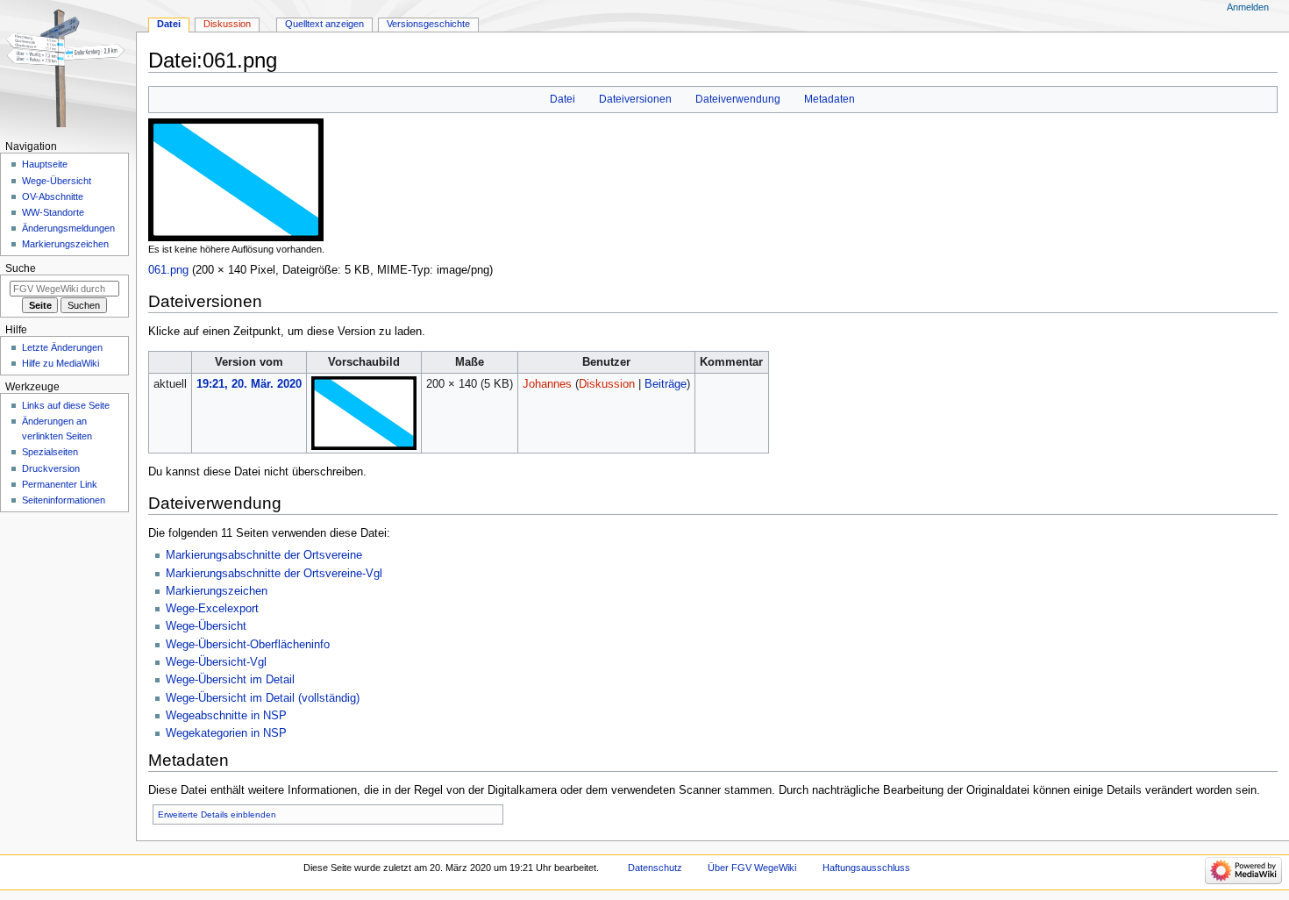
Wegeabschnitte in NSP (226, 716)
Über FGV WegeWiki (752, 867)
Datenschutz (655, 867)
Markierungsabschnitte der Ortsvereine (264, 555)
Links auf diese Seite (66, 405)
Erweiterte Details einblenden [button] (217, 814)
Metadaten (829, 99)
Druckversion (51, 468)
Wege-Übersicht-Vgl (216, 662)
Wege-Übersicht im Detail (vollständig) (263, 698)
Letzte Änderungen (62, 347)
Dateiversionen (635, 99)
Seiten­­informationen (63, 500)
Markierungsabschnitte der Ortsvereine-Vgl (274, 574)
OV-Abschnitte (52, 196)
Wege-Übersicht (206, 626)
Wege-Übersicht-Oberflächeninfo (248, 645)
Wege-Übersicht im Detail (230, 680)
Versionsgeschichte (428, 23)
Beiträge (665, 384)
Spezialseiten (50, 451)
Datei (562, 99)
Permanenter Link (59, 484)
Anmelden (1248, 7)
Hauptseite (45, 164)
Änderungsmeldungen (68, 228)
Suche (20, 268)
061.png (168, 270)
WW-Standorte (53, 212)
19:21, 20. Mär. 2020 (249, 384)
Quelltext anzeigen (324, 23)
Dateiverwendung (737, 99)
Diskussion (607, 384)
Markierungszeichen (216, 591)
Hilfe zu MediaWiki (60, 363)
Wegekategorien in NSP (226, 733)
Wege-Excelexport (212, 609)
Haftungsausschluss (866, 867)
